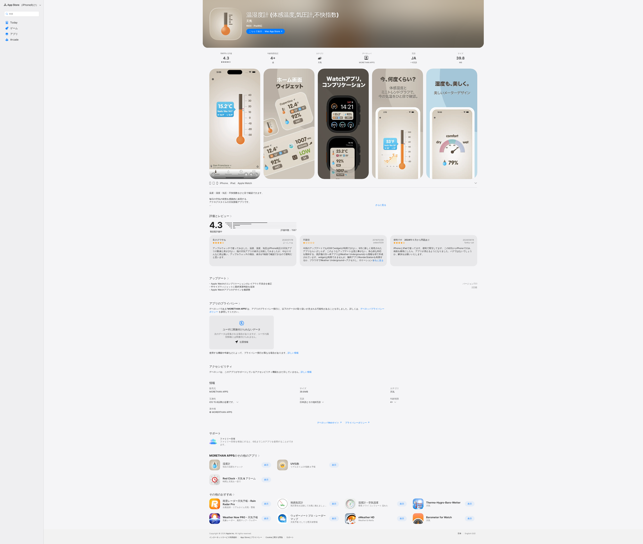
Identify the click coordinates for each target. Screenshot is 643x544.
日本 (459, 533)
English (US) (470, 533)
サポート (290, 537)
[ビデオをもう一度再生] (213, 174)
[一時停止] (246, 174)
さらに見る (380, 205)
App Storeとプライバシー (251, 537)
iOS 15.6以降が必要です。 (222, 402)
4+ (391, 402)
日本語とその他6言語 (310, 402)
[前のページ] (206, 123)
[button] (21, 22)
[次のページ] (480, 123)
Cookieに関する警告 (274, 537)
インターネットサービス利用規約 (223, 537)
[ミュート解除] (251, 174)
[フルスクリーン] (256, 174)
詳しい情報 (293, 352)
